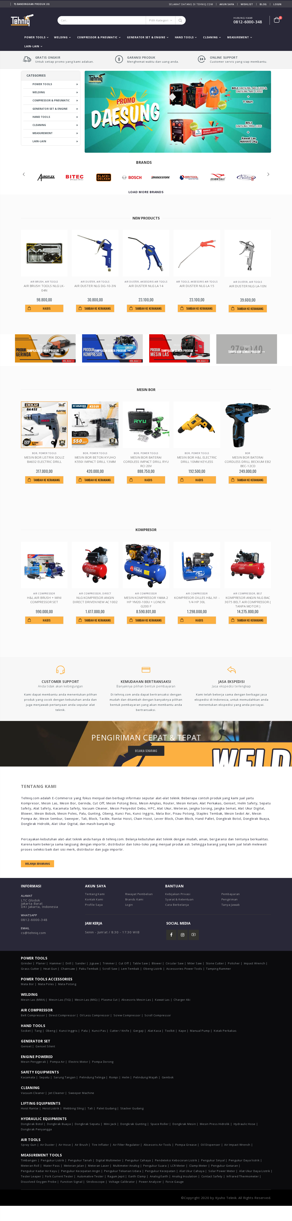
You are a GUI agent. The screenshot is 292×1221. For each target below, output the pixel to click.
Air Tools (51, 281)
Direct (106, 593)
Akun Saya (227, 4)
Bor (34, 453)
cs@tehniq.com (33, 933)
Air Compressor (44, 593)
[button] (171, 144)
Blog (263, 4)
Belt (259, 593)
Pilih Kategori (158, 20)
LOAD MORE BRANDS (146, 192)
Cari (180, 20)
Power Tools (47, 453)
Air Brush (37, 281)
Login (277, 4)
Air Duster (88, 281)
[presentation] (23, 174)
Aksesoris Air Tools (153, 281)
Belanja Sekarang (37, 864)
